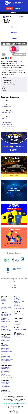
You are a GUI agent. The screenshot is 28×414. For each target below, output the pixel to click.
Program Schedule (5, 357)
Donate (16, 304)
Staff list (3, 328)
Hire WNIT (4, 317)
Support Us (16, 298)
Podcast (14, 38)
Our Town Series (5, 371)
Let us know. (19, 61)
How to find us (4, 329)
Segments (14, 27)
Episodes (14, 32)
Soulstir (9, 100)
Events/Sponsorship (19, 308)
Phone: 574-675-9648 (6, 330)
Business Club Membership (17, 323)
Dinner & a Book (5, 367)
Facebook (3, 299)
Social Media (4, 349)
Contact (13, 411)
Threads (3, 303)
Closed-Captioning (5, 348)
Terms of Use (5, 403)
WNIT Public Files (5, 319)
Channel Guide (5, 340)
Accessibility (4, 318)
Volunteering (4, 315)
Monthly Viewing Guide (7, 359)
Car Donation (17, 302)
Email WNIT (4, 326)
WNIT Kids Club (17, 313)
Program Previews (5, 356)
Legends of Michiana (6, 375)
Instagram (3, 300)
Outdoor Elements (5, 382)
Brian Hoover (19, 408)
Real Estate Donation (19, 301)
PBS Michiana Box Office (20, 329)
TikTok (2, 302)
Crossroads (4, 385)
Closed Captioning (17, 411)
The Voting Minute (5, 386)
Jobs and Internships (6, 314)
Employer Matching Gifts (20, 320)
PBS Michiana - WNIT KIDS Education (19, 335)
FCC (10, 411)
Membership (17, 305)
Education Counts (14, 21)
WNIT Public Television (14, 6)
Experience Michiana (6, 370)
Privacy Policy (13, 403)
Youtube (3, 297)
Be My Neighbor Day (19, 314)
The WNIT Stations (5, 337)
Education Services (6, 339)
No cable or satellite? (6, 351)
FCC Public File (16, 405)
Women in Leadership (6, 377)
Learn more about (17, 8)
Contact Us (4, 325)
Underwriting (17, 321)
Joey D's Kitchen (5, 383)
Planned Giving (17, 299)
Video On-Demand (5, 360)
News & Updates (5, 321)
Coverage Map (4, 345)
